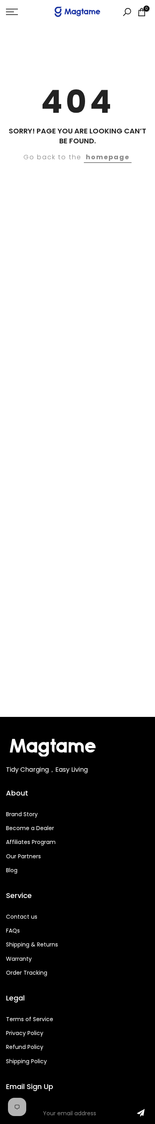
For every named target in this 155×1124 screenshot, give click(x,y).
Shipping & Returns (32, 944)
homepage (108, 157)
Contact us (21, 917)
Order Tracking (26, 973)
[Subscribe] (141, 1113)
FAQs (13, 931)
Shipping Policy (26, 1061)
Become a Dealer (30, 828)
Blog (11, 870)
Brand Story (22, 814)
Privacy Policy (24, 1033)
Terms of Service (29, 1019)
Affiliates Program (31, 842)
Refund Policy (24, 1047)
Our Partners (23, 856)
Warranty (19, 959)
